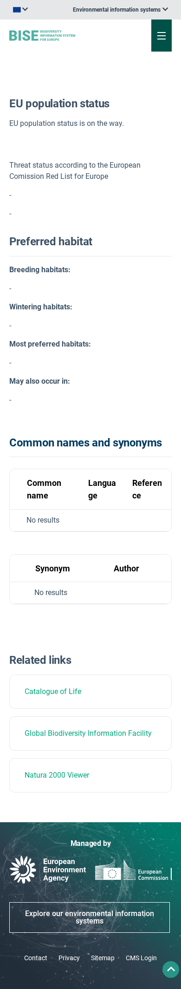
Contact (35, 958)
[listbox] (120, 10)
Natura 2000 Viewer (57, 775)
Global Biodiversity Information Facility (88, 733)
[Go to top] (170, 969)
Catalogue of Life (53, 691)
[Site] (61, 35)
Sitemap (103, 958)
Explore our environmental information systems (89, 917)
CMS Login (141, 958)
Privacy (69, 958)
